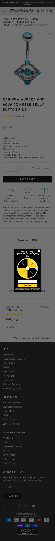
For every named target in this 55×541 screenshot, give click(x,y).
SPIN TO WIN (27, 285)
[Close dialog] (39, 251)
